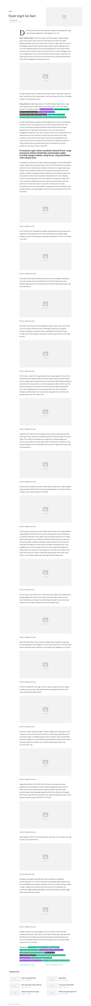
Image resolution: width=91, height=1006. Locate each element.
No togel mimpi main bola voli (29, 950)
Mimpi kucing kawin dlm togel (30, 991)
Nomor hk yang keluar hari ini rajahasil (32, 952)
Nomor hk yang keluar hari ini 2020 (31, 960)
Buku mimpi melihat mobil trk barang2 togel (33, 114)
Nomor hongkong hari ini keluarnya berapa (56, 960)
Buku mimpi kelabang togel (56, 114)
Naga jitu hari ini (25, 958)
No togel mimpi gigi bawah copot (41, 958)
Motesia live (32, 947)
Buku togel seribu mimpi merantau (32, 985)
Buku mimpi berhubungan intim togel (54, 117)
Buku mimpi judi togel (46, 109)
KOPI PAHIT (10, 1004)
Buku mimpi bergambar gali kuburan (31, 117)
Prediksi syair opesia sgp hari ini (68, 991)
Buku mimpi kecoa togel (62, 109)
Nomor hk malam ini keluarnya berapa (51, 950)
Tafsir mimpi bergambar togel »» (54, 965)
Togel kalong (62, 978)
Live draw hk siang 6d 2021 (66, 985)
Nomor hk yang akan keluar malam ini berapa (51, 955)
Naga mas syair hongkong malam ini (48, 947)
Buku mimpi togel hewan (29, 978)
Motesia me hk (49, 952)
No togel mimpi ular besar (28, 955)
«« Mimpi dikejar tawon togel (26, 965)
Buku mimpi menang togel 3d (29, 112)
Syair (10, 11)
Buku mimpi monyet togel (46, 112)
